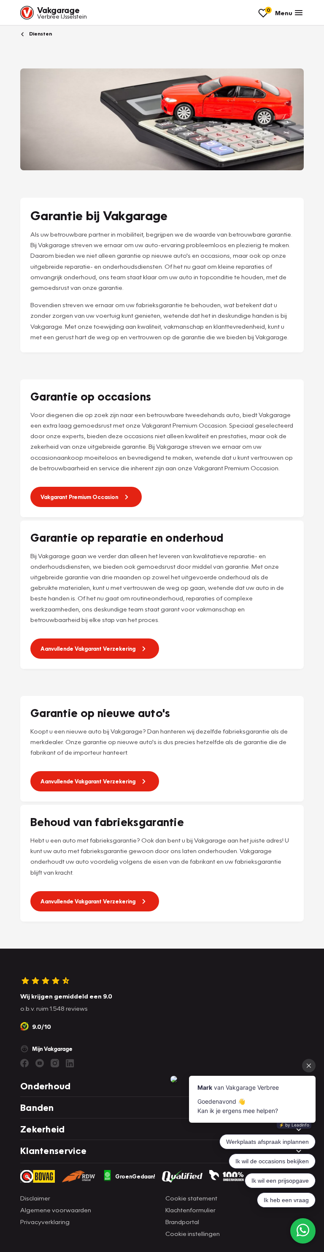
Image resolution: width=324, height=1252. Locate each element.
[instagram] (55, 1063)
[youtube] (39, 1063)
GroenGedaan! (135, 1176)
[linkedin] (70, 1063)
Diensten (40, 33)
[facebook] (24, 1063)
